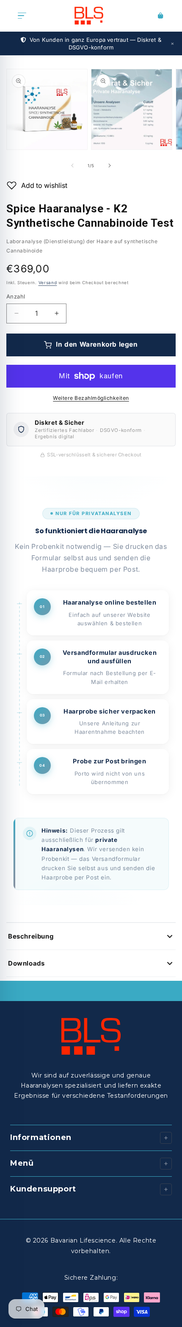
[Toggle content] (166, 1189)
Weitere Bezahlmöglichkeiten (91, 398)
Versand (48, 282)
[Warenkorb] (160, 15)
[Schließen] (172, 43)
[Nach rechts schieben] (109, 165)
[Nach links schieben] (72, 165)
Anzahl (15, 296)
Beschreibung (30, 936)
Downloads (26, 963)
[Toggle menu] (166, 1138)
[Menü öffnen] (22, 15)
